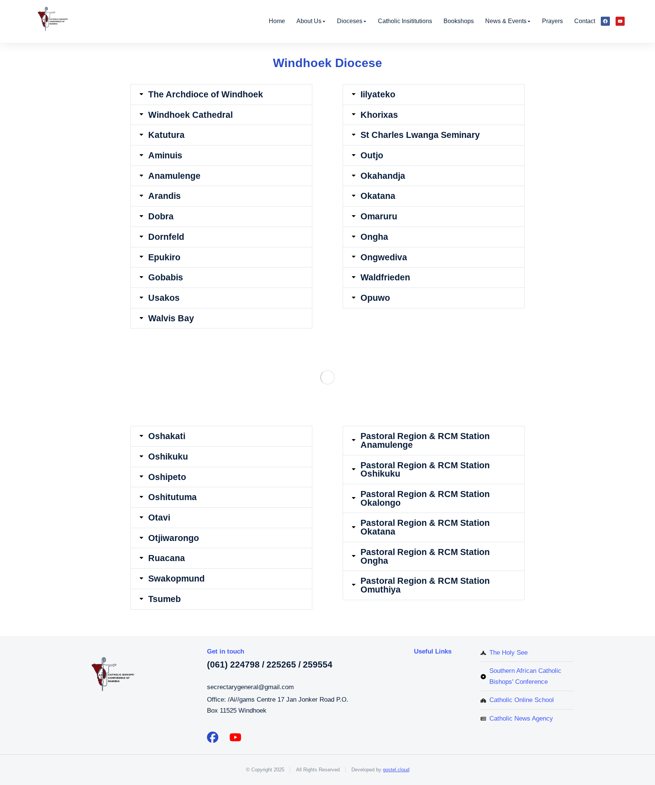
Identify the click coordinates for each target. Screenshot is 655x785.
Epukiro (164, 257)
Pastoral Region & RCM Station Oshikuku (425, 469)
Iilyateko (377, 94)
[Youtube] (620, 21)
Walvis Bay (171, 318)
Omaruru (378, 216)
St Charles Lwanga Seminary (420, 135)
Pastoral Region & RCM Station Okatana (425, 527)
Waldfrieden (385, 277)
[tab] (221, 94)
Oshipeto (167, 477)
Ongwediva (383, 257)
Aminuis (165, 155)
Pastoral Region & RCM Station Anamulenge (425, 440)
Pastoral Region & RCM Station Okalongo (425, 498)
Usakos (164, 298)
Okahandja (382, 176)
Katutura (166, 135)
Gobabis (165, 277)
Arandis (164, 196)
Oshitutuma (172, 497)
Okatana (377, 196)
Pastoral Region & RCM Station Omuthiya (425, 585)
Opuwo (375, 298)
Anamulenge (174, 176)
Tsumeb (164, 599)
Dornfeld (166, 237)
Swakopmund (176, 578)
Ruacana (166, 558)
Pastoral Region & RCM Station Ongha (425, 556)
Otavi (159, 517)
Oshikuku (168, 456)
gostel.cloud (396, 769)
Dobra (161, 216)
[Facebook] (605, 21)
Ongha (374, 237)
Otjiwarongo (173, 538)
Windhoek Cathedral (190, 115)
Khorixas (379, 115)
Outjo (371, 155)
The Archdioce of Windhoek (205, 94)
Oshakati (166, 436)
